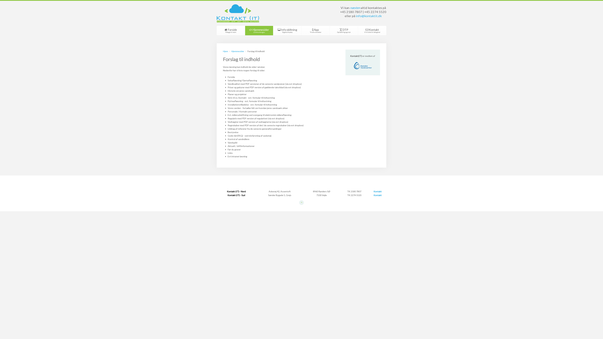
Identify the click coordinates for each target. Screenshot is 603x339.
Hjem (225, 51)
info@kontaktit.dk (369, 16)
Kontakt (372, 30)
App (315, 30)
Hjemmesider (260, 30)
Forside (231, 30)
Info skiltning (289, 30)
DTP (344, 30)
